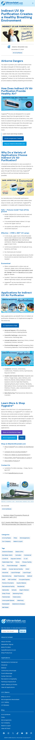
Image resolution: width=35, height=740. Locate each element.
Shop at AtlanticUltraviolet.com (14, 144)
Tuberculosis (17, 597)
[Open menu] (33, 3)
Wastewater (5, 604)
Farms (17, 562)
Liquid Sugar (27, 572)
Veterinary (20, 600)
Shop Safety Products (12, 461)
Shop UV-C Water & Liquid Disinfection (17, 455)
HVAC (27, 569)
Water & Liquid (18, 541)
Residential (20, 586)
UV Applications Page (10, 325)
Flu (3, 565)
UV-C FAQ (23, 127)
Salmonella (5, 590)
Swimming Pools (18, 593)
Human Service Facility (16, 569)
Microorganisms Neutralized (10, 699)
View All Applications (8, 687)
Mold (3, 579)
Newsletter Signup (7, 644)
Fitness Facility (27, 562)
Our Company (6, 541)
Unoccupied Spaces (8, 600)
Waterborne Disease (18, 604)
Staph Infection (24, 590)
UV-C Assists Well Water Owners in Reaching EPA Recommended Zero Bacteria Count (17, 523)
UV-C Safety (5, 702)
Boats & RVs (19, 551)
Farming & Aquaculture (8, 681)
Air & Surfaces (17, 53)
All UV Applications (9, 438)
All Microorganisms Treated (13, 138)
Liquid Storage (15, 572)
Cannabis (18, 555)
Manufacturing (6, 576)
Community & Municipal (8, 670)
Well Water (5, 607)
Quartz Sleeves (21, 583)
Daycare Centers (16, 558)
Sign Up (22, 631)
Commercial (27, 555)
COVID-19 (5, 558)
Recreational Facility (8, 586)
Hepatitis (23, 565)
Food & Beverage (12, 565)
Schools (14, 590)
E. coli (25, 558)
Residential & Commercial (9, 662)
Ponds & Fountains (8, 583)
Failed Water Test (7, 562)
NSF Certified (12, 579)
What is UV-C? (5, 696)
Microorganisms (25, 538)
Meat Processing (19, 576)
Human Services (6, 676)
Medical (29, 576)
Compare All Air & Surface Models (15, 452)
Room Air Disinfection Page (12, 432)
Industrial (5, 572)
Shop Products (6, 653)
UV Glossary (5, 705)
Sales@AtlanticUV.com (15, 473)
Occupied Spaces (24, 579)
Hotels (4, 569)
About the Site (6, 641)
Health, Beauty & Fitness (9, 684)
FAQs (22, 438)
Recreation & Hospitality (9, 679)
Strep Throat (6, 593)
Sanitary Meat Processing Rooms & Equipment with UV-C (15, 516)
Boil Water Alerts (7, 555)
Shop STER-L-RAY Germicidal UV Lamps (18, 458)
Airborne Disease (7, 551)
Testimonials (6, 597)
